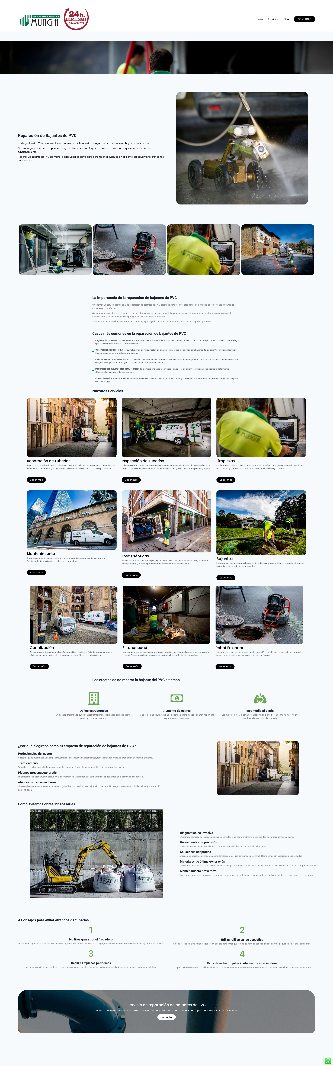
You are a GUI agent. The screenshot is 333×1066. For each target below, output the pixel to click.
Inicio (260, 19)
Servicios (273, 19)
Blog (286, 19)
